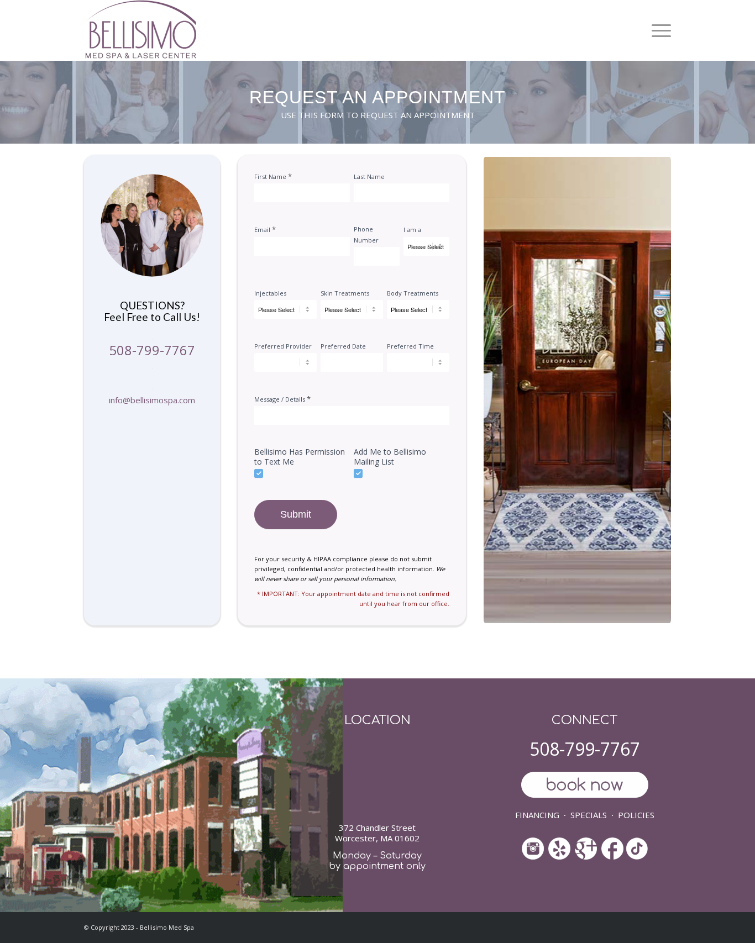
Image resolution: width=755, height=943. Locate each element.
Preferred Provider (283, 346)
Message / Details (282, 399)
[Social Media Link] (559, 849)
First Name (273, 176)
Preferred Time (410, 346)
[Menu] (657, 30)
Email (265, 229)
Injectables (270, 293)
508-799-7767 (152, 350)
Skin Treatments (345, 293)
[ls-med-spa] (140, 30)
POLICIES (636, 814)
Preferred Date (343, 346)
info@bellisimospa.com (152, 399)
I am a (412, 229)
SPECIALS (588, 814)
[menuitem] (657, 30)
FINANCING (537, 814)
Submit (295, 514)
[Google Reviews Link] (586, 844)
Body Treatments (412, 293)
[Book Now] (584, 786)
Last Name (369, 176)
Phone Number (366, 234)
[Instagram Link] (533, 849)
